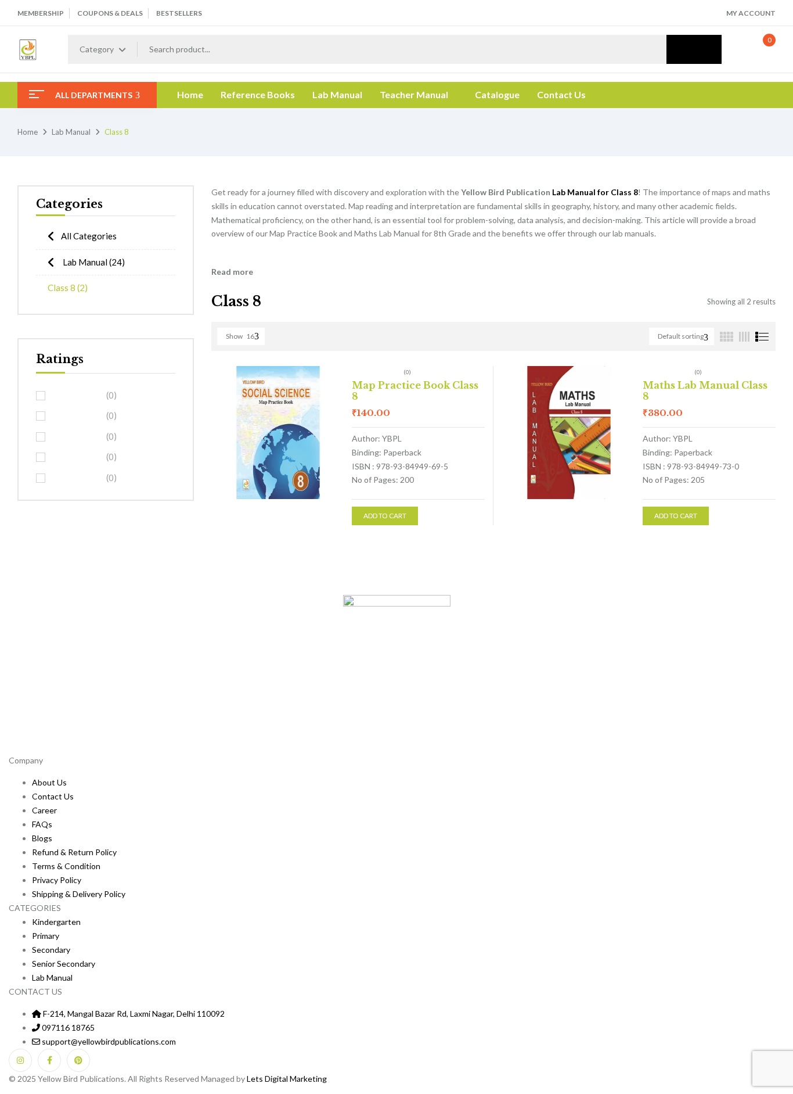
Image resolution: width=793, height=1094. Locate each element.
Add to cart (384, 515)
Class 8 (68, 287)
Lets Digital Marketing (287, 1079)
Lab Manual (71, 132)
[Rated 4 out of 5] (77, 416)
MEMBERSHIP (40, 13)
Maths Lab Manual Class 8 (705, 390)
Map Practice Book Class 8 (415, 390)
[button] (757, 49)
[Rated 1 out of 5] (77, 477)
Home (27, 132)
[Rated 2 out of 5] (77, 457)
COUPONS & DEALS (110, 13)
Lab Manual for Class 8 (595, 192)
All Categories (89, 236)
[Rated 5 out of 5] (77, 395)
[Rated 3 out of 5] (77, 436)
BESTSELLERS (179, 13)
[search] (694, 49)
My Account (751, 13)
